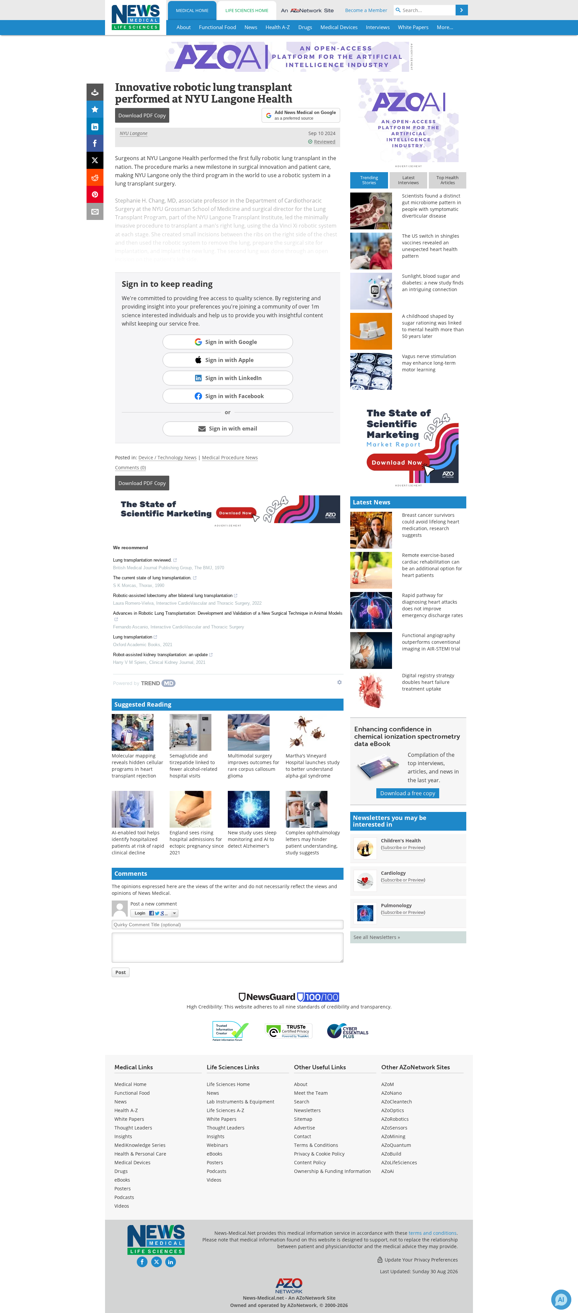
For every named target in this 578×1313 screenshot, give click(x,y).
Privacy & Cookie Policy (319, 1154)
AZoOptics (392, 1110)
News (120, 1101)
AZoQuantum (396, 1145)
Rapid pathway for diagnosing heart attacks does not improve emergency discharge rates (432, 605)
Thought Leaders (133, 1127)
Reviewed (324, 141)
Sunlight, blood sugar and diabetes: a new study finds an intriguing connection (433, 282)
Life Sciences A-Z (225, 1110)
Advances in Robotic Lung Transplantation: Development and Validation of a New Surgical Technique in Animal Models (228, 613)
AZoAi (387, 1171)
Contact (302, 1136)
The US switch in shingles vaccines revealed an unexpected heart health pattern (430, 246)
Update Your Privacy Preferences (420, 1260)
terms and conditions (433, 1233)
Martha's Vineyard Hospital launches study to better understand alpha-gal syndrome (313, 765)
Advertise (304, 1127)
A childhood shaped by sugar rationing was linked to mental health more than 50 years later (433, 326)
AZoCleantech (396, 1101)
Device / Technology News (167, 457)
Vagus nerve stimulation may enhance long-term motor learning (429, 363)
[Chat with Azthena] (561, 1300)
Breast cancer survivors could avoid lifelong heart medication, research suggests (430, 525)
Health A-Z (126, 1110)
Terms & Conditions (316, 1145)
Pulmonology (396, 905)
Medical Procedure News (230, 457)
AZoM (387, 1084)
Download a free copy (407, 793)
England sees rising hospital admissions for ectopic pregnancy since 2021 (197, 842)
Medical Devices (132, 1162)
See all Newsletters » (377, 937)
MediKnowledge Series (140, 1145)
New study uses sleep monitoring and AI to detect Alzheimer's (252, 839)
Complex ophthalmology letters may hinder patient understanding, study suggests (313, 842)
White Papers (129, 1119)
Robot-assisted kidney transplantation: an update (160, 654)
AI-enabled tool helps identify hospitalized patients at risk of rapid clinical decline (138, 842)
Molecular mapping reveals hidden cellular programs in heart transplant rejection (137, 765)
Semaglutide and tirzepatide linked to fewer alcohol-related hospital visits (193, 765)
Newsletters (307, 1110)
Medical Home (192, 10)
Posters (122, 1188)
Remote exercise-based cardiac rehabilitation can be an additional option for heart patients (432, 565)
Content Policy (310, 1162)
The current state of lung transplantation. (152, 577)
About (300, 1084)
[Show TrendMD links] (339, 682)
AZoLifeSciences (399, 1162)
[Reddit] (95, 177)
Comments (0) (130, 467)
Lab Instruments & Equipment (240, 1101)
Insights (123, 1136)
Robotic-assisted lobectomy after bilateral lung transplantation (172, 595)
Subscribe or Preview (403, 847)
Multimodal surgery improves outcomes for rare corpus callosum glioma (253, 765)
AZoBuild (391, 1154)
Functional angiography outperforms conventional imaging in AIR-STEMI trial (431, 642)
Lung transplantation (132, 636)
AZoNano (391, 1093)
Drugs (121, 1171)
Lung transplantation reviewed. (142, 560)
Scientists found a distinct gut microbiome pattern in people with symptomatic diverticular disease (431, 206)
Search (301, 1101)
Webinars (217, 1145)
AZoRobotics (395, 1119)
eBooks (122, 1180)
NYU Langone (134, 133)
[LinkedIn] (95, 126)
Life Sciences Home (246, 10)
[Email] (95, 211)
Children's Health (401, 840)
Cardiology (393, 873)
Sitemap (303, 1119)
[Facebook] (95, 143)
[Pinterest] (95, 194)
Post (120, 972)
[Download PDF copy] (95, 92)
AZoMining (393, 1136)
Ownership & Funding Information (332, 1171)
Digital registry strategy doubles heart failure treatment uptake (428, 682)
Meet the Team (311, 1093)
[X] (95, 160)
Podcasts (124, 1197)
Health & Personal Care (140, 1154)
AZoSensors (394, 1127)
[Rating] (95, 109)
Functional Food (132, 1093)
